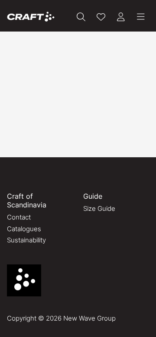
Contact (19, 217)
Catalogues (24, 229)
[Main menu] (141, 17)
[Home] (31, 16)
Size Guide (99, 208)
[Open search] (81, 17)
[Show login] (121, 17)
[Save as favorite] (101, 17)
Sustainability (26, 240)
